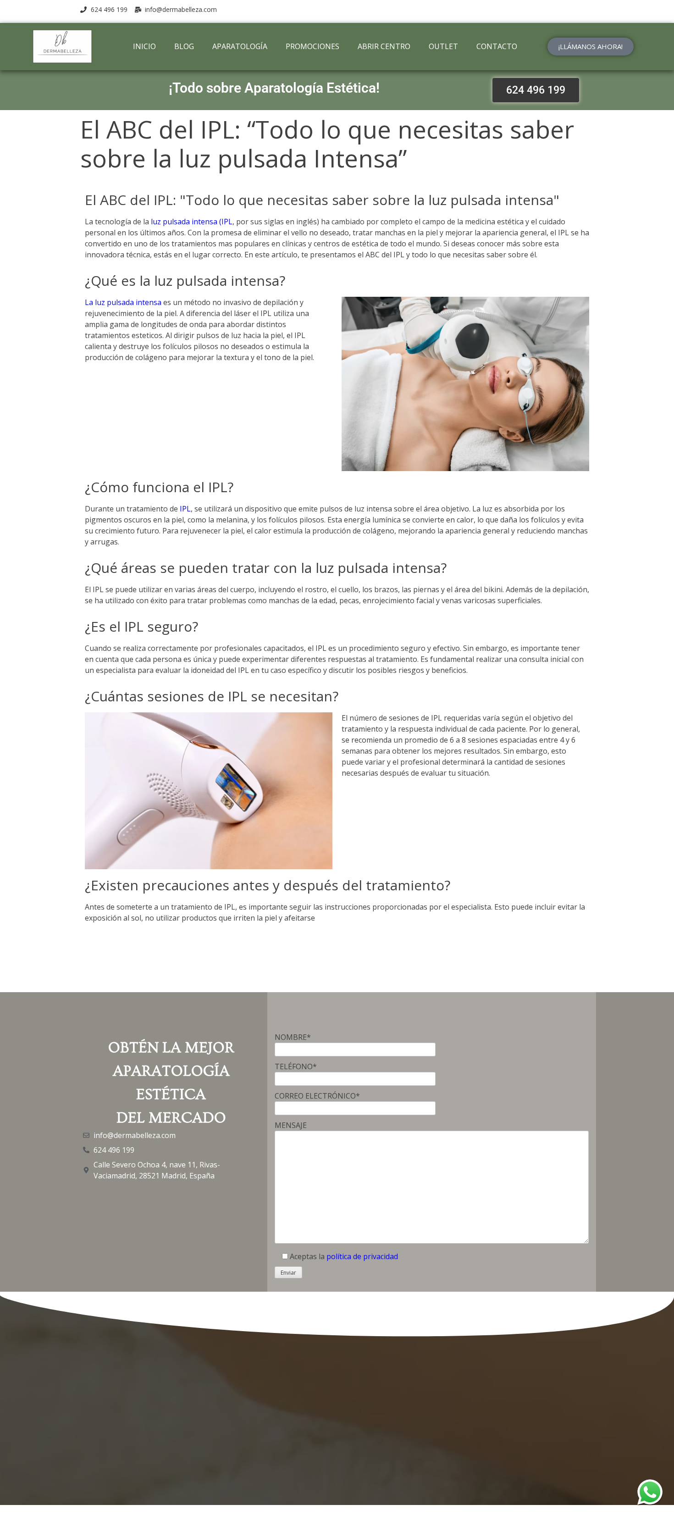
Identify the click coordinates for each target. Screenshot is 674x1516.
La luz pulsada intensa (123, 302)
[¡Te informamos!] (650, 1492)
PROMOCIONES (312, 46)
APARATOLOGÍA (239, 46)
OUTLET (443, 46)
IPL (184, 509)
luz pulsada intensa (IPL (191, 222)
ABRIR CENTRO (384, 46)
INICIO (144, 46)
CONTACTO (496, 46)
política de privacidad (362, 1256)
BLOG (184, 46)
